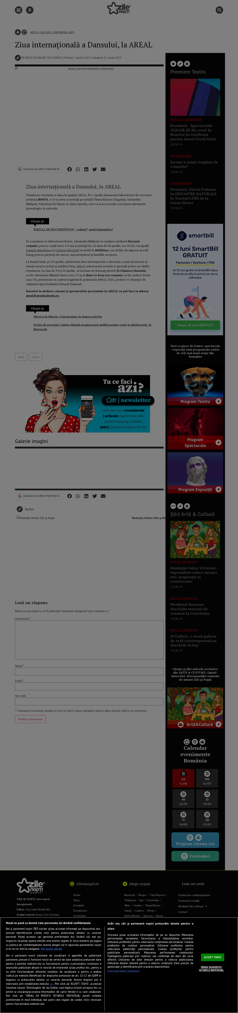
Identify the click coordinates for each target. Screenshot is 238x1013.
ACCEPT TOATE (212, 957)
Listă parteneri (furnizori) (123, 971)
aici (51, 983)
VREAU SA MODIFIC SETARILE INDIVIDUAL (211, 969)
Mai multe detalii (51, 949)
